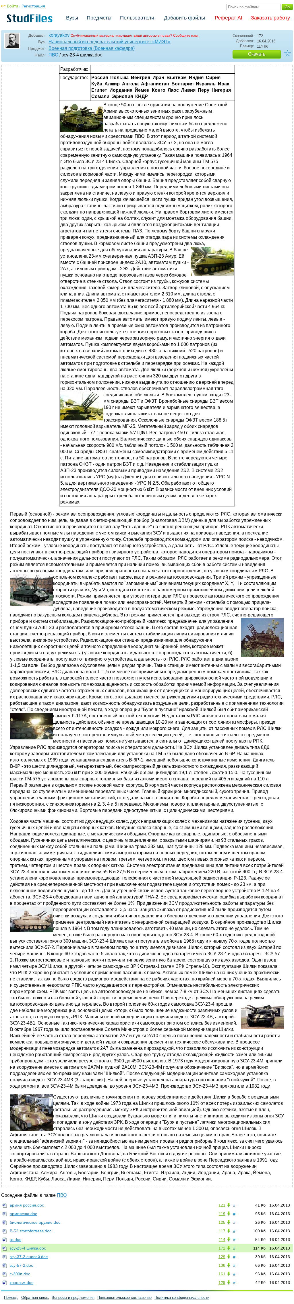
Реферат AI (228, 18)
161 (221, 1274)
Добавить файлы (184, 18)
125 (221, 1222)
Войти (12, 6)
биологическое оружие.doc (35, 1222)
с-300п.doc (20, 1274)
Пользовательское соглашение (124, 1297)
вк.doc (15, 1239)
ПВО (53, 54)
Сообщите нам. (185, 35)
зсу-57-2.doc (21, 1265)
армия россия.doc (27, 1205)
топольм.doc (21, 1282)
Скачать (256, 54)
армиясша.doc (23, 1213)
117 (222, 1231)
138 (221, 1265)
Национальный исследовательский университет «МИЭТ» (110, 41)
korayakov (59, 35)
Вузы (72, 18)
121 (221, 1205)
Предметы (99, 18)
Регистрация (33, 6)
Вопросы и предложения (73, 1297)
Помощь (11, 1297)
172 (221, 1248)
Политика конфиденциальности (181, 1297)
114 (222, 1239)
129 (221, 1256)
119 (222, 1213)
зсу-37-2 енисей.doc (29, 1256)
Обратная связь (35, 1297)
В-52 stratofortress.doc (30, 1231)
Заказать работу (270, 18)
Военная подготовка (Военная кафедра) (92, 48)
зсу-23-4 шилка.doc (28, 1248)
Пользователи (137, 18)
